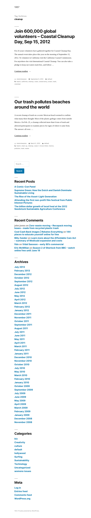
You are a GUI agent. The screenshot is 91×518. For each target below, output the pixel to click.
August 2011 (21, 328)
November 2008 (23, 422)
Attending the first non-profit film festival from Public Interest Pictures (43, 201)
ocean (50, 81)
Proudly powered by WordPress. (28, 511)
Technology (20, 464)
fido (16, 244)
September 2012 (23, 281)
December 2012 (23, 274)
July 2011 (19, 332)
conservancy (43, 81)
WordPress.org (22, 498)
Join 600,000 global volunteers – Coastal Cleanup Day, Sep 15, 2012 (44, 36)
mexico (51, 146)
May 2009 (19, 400)
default (49, 79)
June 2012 (20, 292)
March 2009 (21, 407)
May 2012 (19, 296)
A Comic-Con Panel (25, 186)
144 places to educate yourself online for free (42, 233)
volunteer (17, 84)
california (24, 81)
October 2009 (22, 386)
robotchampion (22, 79)
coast (36, 81)
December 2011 (22, 314)
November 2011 (22, 317)
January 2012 (21, 310)
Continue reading (22, 71)
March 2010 (20, 375)
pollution (17, 148)
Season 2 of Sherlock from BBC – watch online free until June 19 (44, 249)
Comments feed (23, 495)
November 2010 (23, 360)
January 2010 (21, 382)
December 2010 (23, 357)
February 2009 (22, 411)
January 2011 (21, 353)
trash (54, 81)
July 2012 (19, 288)
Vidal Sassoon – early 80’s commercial (43, 244)
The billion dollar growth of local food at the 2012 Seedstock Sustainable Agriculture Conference (40, 207)
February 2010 (22, 379)
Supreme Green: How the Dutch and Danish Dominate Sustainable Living (43, 191)
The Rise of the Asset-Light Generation (35, 196)
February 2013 (22, 270)
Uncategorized (22, 467)
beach (19, 81)
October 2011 (21, 321)
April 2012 (20, 299)
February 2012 (22, 306)
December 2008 (23, 418)
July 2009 (19, 393)
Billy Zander (20, 238)
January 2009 (21, 415)
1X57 (16, 7)
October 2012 (21, 277)
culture (18, 446)
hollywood (20, 453)
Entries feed (21, 491)
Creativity (19, 442)
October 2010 (21, 364)
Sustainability (21, 460)
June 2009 (20, 397)
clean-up (24, 146)
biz (16, 438)
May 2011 (19, 339)
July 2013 (19, 267)
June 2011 (19, 335)
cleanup (31, 81)
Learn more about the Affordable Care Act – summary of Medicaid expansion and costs (45, 239)
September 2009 (23, 389)
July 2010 (19, 368)
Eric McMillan (21, 247)
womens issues (22, 471)
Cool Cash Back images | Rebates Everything (38, 231)
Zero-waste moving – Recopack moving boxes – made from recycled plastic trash (43, 227)
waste (27, 148)
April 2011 (19, 342)
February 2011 (22, 350)
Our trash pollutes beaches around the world (42, 104)
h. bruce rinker (43, 146)
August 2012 (21, 285)
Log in (17, 487)
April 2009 (20, 404)
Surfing (18, 456)
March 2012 (20, 303)
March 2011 (20, 346)
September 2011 (23, 324)
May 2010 (19, 371)
